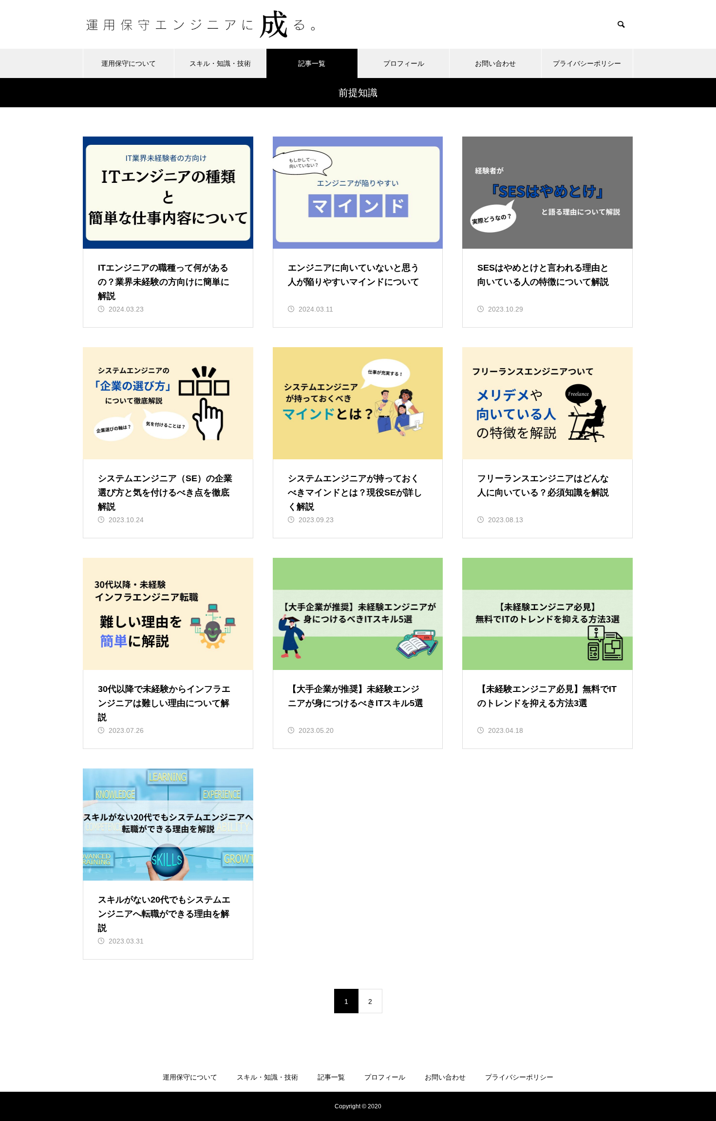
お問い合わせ (495, 63)
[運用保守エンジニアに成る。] (202, 24)
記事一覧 (311, 63)
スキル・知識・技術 (220, 63)
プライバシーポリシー (587, 63)
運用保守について (128, 63)
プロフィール (403, 63)
